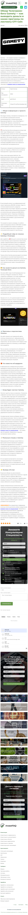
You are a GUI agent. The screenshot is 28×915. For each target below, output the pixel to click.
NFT (1, 855)
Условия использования (14, 909)
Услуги (2, 896)
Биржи (2, 863)
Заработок (3, 882)
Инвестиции (4, 832)
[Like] (18, 523)
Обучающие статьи (5, 877)
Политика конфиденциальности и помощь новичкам (14, 912)
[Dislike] (25, 523)
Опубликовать (6, 603)
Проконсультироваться (14, 559)
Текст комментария (5, 592)
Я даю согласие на (11, 551)
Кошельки (3, 861)
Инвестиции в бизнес (6, 839)
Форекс (2, 869)
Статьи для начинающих (7, 851)
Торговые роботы (5, 871)
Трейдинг (3, 866)
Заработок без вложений (7, 891)
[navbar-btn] (26, 3)
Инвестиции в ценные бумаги (8, 837)
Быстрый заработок (6, 893)
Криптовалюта (4, 848)
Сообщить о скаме (9, 7)
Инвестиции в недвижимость (8, 835)
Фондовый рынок (5, 875)
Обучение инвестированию (8, 899)
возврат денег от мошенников (16, 84)
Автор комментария (6, 587)
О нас (15, 904)
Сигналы (3, 873)
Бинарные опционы (6, 879)
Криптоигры (4, 853)
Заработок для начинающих (8, 889)
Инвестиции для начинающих (8, 845)
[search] (19, 3)
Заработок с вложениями (7, 885)
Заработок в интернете (6, 887)
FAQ (26, 904)
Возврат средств (5, 901)
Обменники (4, 857)
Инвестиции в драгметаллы (8, 841)
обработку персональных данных (11, 551)
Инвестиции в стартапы (7, 843)
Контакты (21, 904)
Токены (2, 859)
